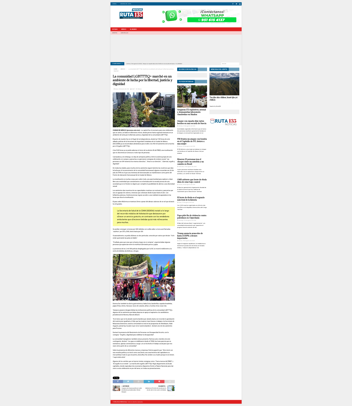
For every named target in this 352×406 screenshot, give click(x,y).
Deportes (114, 33)
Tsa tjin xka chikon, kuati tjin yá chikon (223, 98)
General (114, 4)
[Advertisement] (176, 48)
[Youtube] (240, 3)
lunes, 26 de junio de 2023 (122, 89)
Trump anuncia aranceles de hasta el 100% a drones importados (190, 235)
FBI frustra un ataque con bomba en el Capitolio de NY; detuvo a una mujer (192, 141)
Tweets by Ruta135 (215, 106)
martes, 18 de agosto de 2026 (187, 184)
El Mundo (133, 29)
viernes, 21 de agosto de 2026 (187, 126)
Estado (115, 29)
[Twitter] (236, 3)
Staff (133, 89)
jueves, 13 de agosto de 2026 (187, 241)
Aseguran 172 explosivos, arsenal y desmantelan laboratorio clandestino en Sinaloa (191, 112)
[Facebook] (232, 3)
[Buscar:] (230, 64)
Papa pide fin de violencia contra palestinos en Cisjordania (191, 216)
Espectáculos (124, 33)
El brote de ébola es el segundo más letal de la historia (191, 198)
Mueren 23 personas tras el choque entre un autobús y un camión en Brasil (190, 161)
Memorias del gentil (125, 4)
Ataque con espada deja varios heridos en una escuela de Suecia (191, 122)
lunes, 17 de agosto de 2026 (186, 202)
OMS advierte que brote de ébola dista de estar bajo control (192, 180)
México (123, 29)
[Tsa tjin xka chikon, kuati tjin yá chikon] (224, 84)
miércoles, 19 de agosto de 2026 (188, 167)
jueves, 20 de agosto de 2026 (187, 146)
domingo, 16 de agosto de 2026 (187, 220)
